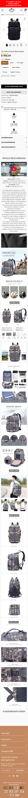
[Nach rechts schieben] (24, 29)
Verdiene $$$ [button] (7, 751)
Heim (2, 14)
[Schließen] (26, 3)
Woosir (9, 98)
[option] (14, 29)
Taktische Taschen (12, 102)
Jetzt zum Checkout (14, 92)
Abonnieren (20, 770)
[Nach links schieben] (3, 29)
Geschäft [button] (5, 733)
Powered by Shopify (17, 783)
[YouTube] (17, 776)
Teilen (24, 18)
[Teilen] (24, 18)
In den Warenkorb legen (14, 86)
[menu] (2, 10)
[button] (21, 10)
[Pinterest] (13, 776)
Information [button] (6, 739)
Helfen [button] (4, 745)
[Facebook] (10, 776)
